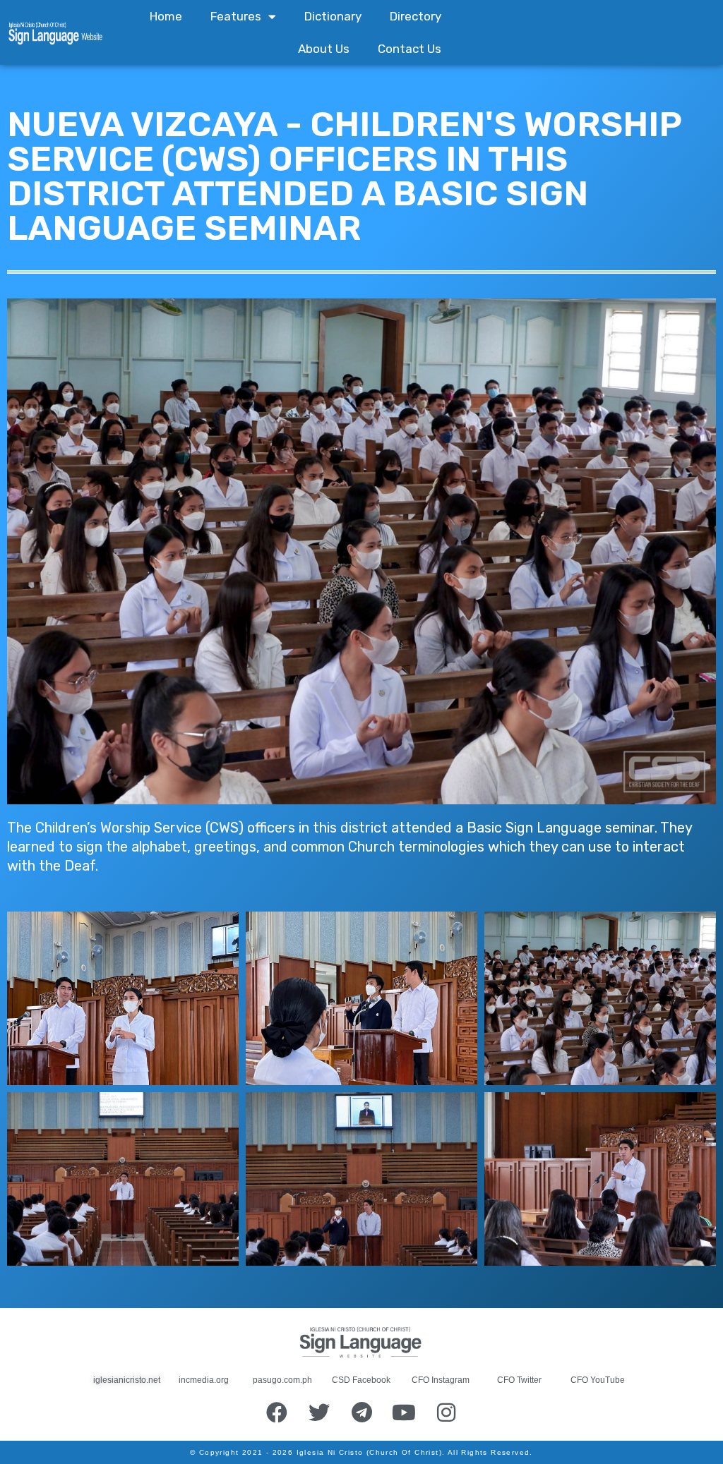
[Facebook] (277, 1412)
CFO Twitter (519, 1380)
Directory (415, 16)
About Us (323, 49)
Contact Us (409, 49)
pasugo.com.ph (282, 1380)
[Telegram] (361, 1412)
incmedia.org (204, 1380)
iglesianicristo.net (126, 1380)
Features (235, 16)
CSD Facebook (361, 1380)
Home (166, 16)
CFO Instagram (441, 1380)
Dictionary (333, 16)
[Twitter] (319, 1412)
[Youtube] (404, 1412)
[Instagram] (446, 1412)
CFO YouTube (597, 1380)
